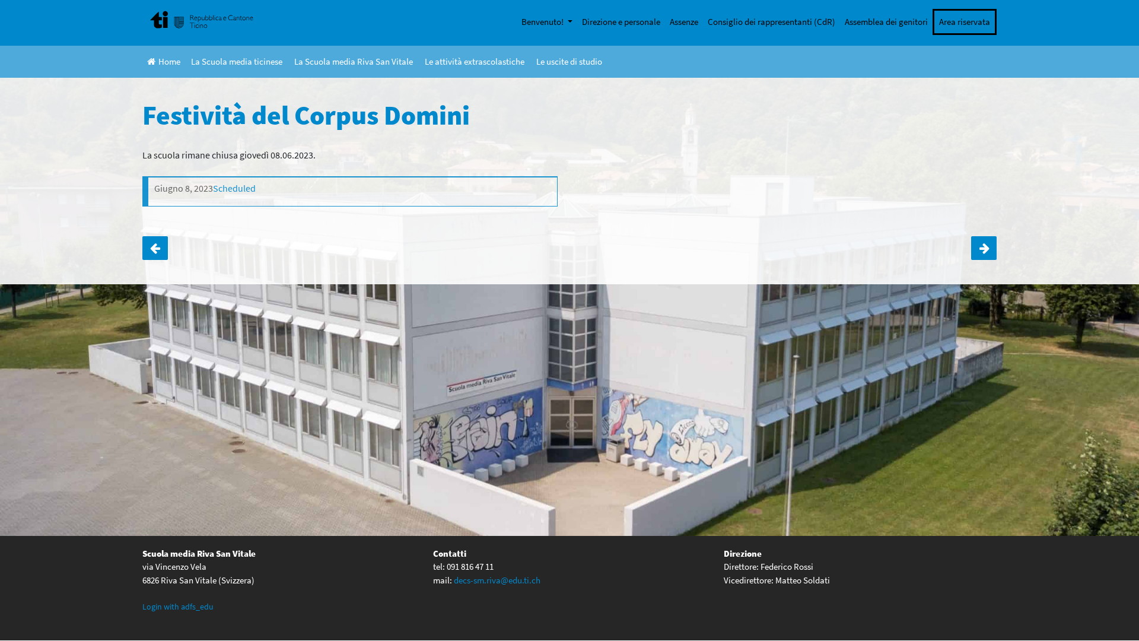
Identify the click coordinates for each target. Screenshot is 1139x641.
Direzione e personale (621, 21)
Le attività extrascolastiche (474, 61)
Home (169, 61)
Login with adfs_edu (178, 606)
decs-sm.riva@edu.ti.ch (497, 580)
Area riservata (964, 21)
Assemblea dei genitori (886, 21)
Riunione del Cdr (155, 248)
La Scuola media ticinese (236, 61)
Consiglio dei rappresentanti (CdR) (771, 21)
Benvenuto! (543, 21)
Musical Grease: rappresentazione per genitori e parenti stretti (984, 248)
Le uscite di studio (569, 61)
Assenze (684, 21)
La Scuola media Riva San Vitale (353, 61)
